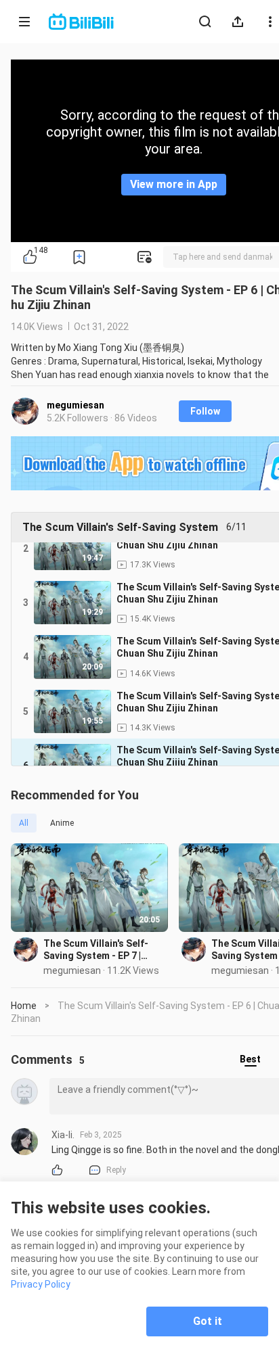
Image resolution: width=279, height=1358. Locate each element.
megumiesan (75, 405)
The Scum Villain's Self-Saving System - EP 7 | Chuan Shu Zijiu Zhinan (95, 950)
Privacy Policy (40, 1284)
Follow (205, 411)
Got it (207, 1321)
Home (24, 1005)
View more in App (173, 184)
